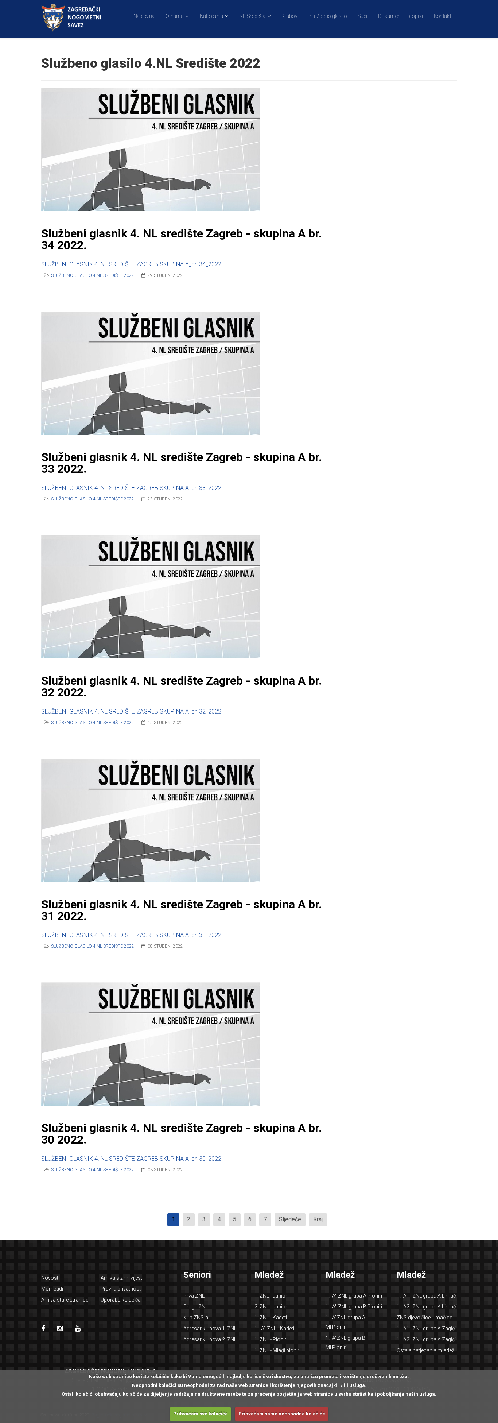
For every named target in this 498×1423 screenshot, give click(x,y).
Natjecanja (211, 16)
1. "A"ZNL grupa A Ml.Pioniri (345, 1322)
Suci (362, 16)
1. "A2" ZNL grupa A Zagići (426, 1339)
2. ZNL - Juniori (271, 1307)
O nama (175, 16)
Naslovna (144, 16)
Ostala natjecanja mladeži (426, 1350)
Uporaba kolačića (121, 1300)
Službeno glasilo (328, 16)
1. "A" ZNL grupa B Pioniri (354, 1307)
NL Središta (252, 16)
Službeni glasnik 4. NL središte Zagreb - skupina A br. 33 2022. (181, 463)
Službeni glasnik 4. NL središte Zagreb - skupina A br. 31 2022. (181, 910)
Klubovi (290, 16)
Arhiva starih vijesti (122, 1278)
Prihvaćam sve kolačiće (200, 1413)
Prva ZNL (194, 1296)
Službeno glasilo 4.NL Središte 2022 (92, 275)
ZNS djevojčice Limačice (424, 1317)
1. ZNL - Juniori (271, 1296)
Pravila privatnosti (121, 1289)
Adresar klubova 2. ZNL (210, 1339)
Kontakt (442, 16)
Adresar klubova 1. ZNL (210, 1328)
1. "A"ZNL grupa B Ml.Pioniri (345, 1342)
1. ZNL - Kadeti (270, 1317)
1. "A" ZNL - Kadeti (274, 1328)
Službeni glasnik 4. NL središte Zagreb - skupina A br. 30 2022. (181, 1133)
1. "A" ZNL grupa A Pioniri (354, 1296)
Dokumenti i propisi (400, 16)
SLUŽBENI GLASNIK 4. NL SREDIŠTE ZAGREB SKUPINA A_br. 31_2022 (131, 935)
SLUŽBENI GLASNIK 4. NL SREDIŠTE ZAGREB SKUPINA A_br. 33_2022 (131, 487)
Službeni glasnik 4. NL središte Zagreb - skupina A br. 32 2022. (181, 686)
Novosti (50, 1278)
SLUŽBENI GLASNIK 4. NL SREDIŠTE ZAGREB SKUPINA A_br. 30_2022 (131, 1158)
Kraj (318, 1219)
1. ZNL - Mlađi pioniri (277, 1350)
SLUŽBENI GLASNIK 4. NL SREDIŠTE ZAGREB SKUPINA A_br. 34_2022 (131, 264)
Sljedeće (290, 1219)
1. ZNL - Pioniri (270, 1339)
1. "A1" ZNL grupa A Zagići (426, 1328)
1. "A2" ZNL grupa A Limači (427, 1307)
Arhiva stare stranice (64, 1300)
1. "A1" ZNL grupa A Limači (427, 1296)
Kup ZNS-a (195, 1317)
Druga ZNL (195, 1307)
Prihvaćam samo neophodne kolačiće (281, 1413)
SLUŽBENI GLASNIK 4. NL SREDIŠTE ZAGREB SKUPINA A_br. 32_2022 (131, 711)
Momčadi (52, 1289)
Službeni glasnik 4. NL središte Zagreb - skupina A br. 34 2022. (181, 239)
